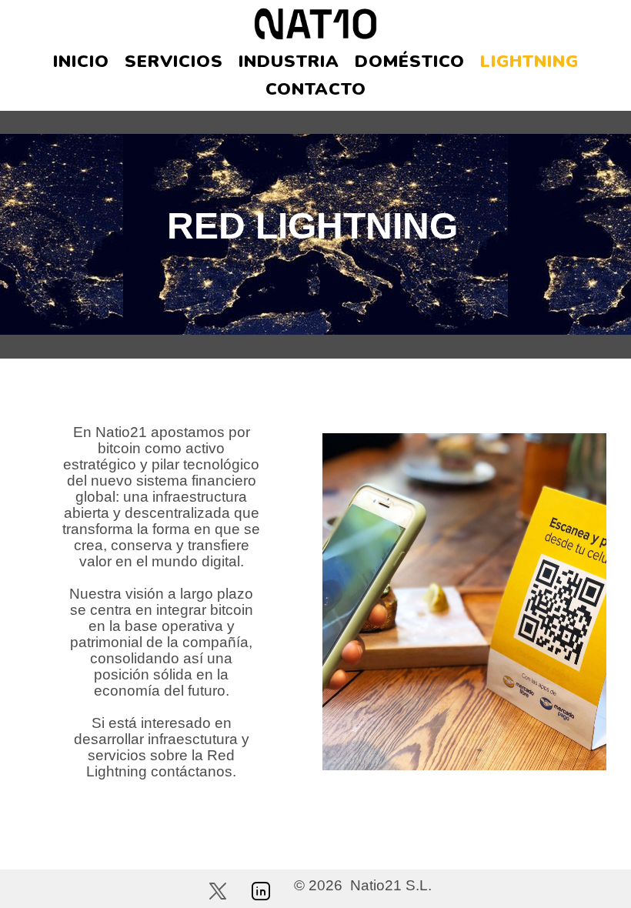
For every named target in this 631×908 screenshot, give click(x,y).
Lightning (529, 61)
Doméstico (410, 61)
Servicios (174, 61)
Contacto (315, 89)
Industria (289, 61)
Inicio (81, 61)
